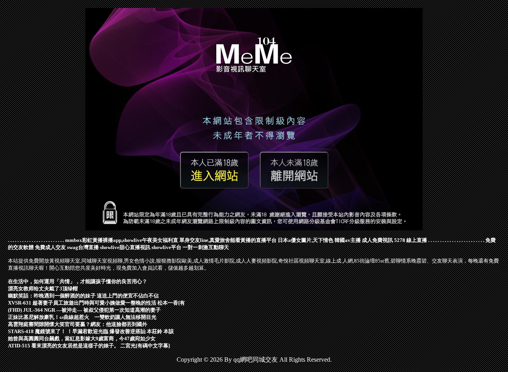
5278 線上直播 (410, 240)
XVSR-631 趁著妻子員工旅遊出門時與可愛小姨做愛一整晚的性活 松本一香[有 (96, 303)
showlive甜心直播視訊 (125, 247)
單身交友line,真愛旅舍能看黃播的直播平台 (228, 240)
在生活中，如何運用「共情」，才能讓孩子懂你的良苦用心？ (77, 281)
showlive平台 (166, 247)
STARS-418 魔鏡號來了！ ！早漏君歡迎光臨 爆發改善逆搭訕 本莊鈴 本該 (91, 331)
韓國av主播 (348, 240)
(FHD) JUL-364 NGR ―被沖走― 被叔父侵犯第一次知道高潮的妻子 (84, 310)
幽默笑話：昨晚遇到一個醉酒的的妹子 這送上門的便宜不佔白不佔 (83, 296)
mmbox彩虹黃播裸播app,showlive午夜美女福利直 (121, 240)
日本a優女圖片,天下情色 (305, 240)
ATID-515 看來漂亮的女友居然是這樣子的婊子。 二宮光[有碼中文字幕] (89, 346)
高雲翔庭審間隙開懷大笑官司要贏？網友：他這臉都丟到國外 (77, 324)
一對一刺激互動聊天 (206, 247)
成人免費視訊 (377, 240)
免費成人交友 (50, 247)
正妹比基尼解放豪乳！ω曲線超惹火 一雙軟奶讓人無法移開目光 (82, 317)
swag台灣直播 (83, 247)
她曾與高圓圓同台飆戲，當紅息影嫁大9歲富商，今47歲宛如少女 (82, 338)
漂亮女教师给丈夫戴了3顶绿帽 (43, 288)
